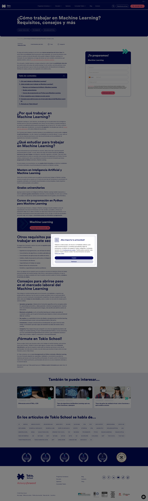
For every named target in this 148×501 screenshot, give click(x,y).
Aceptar (74, 258)
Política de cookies (59, 253)
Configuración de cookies (69, 250)
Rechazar (74, 261)
